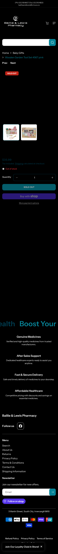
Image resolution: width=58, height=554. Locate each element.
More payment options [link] (29, 203)
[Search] (52, 42)
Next (13, 62)
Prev (4, 62)
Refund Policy (12, 538)
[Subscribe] (52, 492)
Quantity (6, 177)
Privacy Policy (28, 538)
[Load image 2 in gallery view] (29, 132)
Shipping (19, 163)
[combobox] (29, 42)
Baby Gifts (18, 52)
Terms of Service (45, 538)
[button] (53, 23)
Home (5, 52)
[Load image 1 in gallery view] (11, 132)
